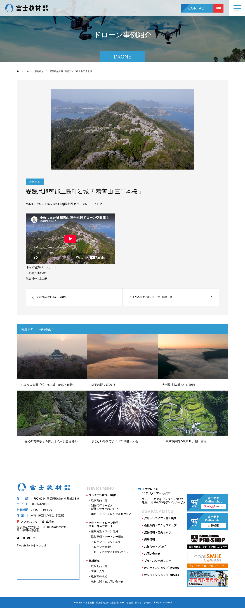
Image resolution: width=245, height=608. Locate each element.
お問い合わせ (152, 553)
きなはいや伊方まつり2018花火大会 (114, 441)
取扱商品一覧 (99, 500)
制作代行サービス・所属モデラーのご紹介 (104, 507)
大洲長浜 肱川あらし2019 (178, 385)
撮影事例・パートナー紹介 (107, 536)
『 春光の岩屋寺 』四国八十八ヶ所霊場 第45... (50, 441)
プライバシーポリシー (157, 560)
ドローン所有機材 (102, 546)
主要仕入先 (98, 571)
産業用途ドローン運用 (104, 531)
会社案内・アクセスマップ (160, 525)
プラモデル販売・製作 (102, 495)
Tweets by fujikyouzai (31, 545)
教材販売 (94, 560)
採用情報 (149, 539)
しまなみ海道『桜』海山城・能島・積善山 (48, 385)
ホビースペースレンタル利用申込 (111, 514)
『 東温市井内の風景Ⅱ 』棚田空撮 (184, 441)
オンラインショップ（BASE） (162, 575)
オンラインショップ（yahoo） (163, 567)
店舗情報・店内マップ (157, 532)
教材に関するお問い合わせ (107, 581)
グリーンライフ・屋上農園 (160, 518)
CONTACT (197, 8)
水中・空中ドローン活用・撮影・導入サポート (105, 524)
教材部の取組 (99, 576)
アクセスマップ (31, 522)
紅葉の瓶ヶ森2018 (103, 385)
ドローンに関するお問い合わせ (110, 552)
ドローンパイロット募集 (106, 541)
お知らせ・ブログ (155, 546)
